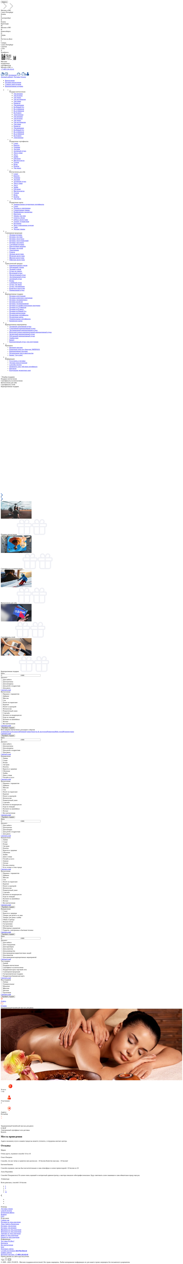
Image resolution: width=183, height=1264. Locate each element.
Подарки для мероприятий (19, 303)
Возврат (4, 1214)
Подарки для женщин (9, 1228)
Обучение (17, 158)
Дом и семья (18, 153)
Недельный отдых (15, 273)
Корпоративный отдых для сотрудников (23, 342)
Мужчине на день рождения (11, 1232)
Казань (3, 14)
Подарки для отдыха (16, 239)
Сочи (3, 48)
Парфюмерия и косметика (23, 212)
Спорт (16, 143)
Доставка (17, 77)
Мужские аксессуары (17, 256)
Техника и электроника (22, 208)
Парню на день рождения (10, 1237)
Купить (3, 1132)
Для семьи (17, 101)
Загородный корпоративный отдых (22, 334)
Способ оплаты (6, 1211)
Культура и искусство (17, 288)
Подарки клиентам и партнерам (20, 298)
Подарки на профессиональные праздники (24, 305)
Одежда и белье (19, 218)
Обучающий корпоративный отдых (22, 336)
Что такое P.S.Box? (7, 1241)
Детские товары (19, 229)
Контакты (12, 368)
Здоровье (17, 147)
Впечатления (10, 80)
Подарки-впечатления (13, 82)
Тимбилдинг (14, 338)
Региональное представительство (21, 353)
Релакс (11, 281)
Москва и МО (6, 10)
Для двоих (17, 97)
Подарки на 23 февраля (17, 307)
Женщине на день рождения (11, 1230)
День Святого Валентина (10, 1224)
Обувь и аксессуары (21, 220)
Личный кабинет (7, 77)
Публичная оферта (7, 1212)
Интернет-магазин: (14, 1254)
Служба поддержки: (14, 1251)
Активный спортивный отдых (20, 326)
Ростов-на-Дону (6, 39)
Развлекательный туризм (18, 265)
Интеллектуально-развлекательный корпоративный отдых (30, 332)
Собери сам (5, 1220)
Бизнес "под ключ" (16, 355)
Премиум (17, 103)
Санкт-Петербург (7, 12)
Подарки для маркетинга (18, 300)
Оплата (23, 77)
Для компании (19, 105)
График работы (6, 1253)
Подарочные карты (16, 317)
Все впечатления (7, 1245)
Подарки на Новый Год (18, 311)
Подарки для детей (16, 248)
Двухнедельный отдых (17, 275)
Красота (16, 145)
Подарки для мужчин (8, 1226)
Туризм (16, 162)
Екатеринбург (6, 18)
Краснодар (5, 24)
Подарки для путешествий (18, 241)
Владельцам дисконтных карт (20, 370)
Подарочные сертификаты (18, 315)
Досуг (16, 155)
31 (6, 1192)
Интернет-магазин (16, 347)
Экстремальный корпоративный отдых (23, 330)
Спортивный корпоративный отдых (22, 328)
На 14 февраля (19, 109)
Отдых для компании (17, 286)
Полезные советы (7, 1249)
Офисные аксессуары (17, 260)
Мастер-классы (19, 160)
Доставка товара (7, 1209)
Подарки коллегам (16, 302)
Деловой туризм (15, 269)
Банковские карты (15, 321)
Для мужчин (18, 95)
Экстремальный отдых (17, 277)
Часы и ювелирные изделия (24, 225)
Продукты (17, 214)
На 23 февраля (19, 111)
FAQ (2, 1216)
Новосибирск (6, 31)
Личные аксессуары (16, 254)
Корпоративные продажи (18, 351)
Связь (16, 227)
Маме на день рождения (9, 1235)
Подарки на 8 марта (16, 309)
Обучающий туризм (16, 267)
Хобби (16, 157)
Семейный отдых (15, 283)
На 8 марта (17, 113)
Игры (16, 164)
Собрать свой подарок (13, 84)
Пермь (3, 35)
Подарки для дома (15, 237)
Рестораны (17, 223)
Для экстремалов (20, 99)
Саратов (4, 46)
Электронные (18, 115)
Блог (2, 1247)
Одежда (12, 252)
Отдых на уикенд (15, 271)
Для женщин (18, 94)
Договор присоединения (18, 363)
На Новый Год (19, 107)
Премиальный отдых (16, 290)
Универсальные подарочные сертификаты (29, 204)
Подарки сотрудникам (17, 296)
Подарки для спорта (16, 242)
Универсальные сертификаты (20, 319)
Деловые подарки (15, 235)
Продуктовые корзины (17, 246)
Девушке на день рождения (11, 1233)
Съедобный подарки (16, 244)
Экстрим (17, 149)
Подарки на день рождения (11, 1222)
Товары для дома (20, 216)
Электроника (14, 250)
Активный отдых (20, 151)
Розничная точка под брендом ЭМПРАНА (24, 349)
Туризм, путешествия (21, 221)
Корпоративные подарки (14, 86)
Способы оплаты (15, 365)
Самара (3, 43)
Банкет (11, 340)
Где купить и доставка (17, 361)
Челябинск (5, 52)
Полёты (16, 166)
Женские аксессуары (16, 258)
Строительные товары (22, 210)
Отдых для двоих (15, 284)
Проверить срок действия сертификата (23, 366)
